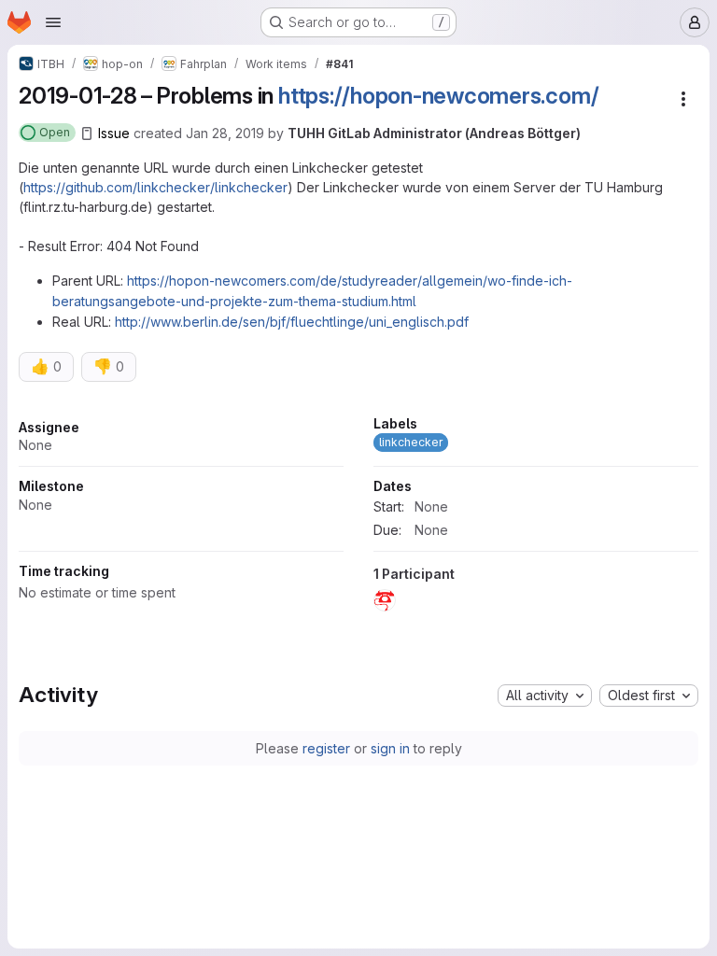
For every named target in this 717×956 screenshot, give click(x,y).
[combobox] (545, 695)
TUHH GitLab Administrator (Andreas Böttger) (434, 133)
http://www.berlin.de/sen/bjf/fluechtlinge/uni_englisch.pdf (292, 322)
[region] (358, 519)
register (326, 748)
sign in (390, 748)
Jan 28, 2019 (225, 133)
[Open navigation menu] (53, 22)
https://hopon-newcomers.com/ (438, 95)
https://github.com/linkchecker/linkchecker (155, 187)
